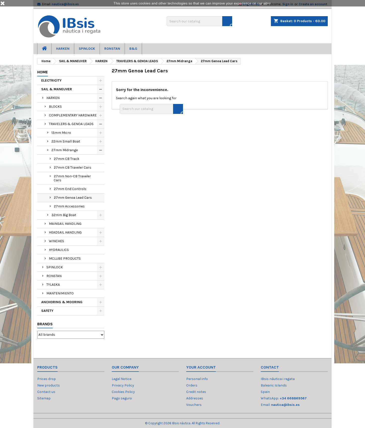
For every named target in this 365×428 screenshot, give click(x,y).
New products (48, 385)
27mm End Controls (70, 189)
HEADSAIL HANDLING (65, 232)
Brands (45, 324)
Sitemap (44, 398)
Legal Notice (121, 379)
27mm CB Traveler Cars (72, 167)
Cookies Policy (123, 392)
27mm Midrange (64, 150)
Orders (191, 385)
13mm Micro (61, 133)
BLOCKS (55, 106)
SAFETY (47, 311)
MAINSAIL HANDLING (65, 224)
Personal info (197, 379)
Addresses (194, 398)
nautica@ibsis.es (285, 405)
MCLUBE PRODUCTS (65, 258)
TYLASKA (53, 285)
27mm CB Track (66, 159)
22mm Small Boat (65, 141)
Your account (201, 367)
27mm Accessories (69, 206)
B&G (133, 49)
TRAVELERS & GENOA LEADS (71, 124)
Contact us (46, 392)
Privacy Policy (123, 385)
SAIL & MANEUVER (56, 89)
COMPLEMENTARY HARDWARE (73, 115)
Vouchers (194, 405)
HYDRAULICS (59, 250)
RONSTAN (112, 49)
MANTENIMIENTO (60, 293)
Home (42, 72)
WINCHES (56, 241)
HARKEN (63, 49)
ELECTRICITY (51, 80)
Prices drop (46, 379)
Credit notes (196, 392)
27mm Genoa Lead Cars (73, 197)
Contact (270, 367)
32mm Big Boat (63, 215)
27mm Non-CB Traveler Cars (72, 178)
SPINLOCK (87, 49)
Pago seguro (122, 398)
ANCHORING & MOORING (61, 302)
